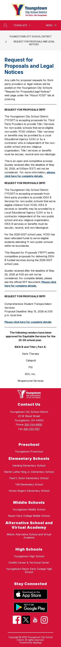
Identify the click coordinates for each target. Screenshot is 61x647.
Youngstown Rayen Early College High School (29, 570)
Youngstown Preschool (29, 451)
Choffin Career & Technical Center (29, 562)
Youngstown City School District (30, 36)
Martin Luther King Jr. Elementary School (29, 471)
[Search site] (6, 25)
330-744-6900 (33, 424)
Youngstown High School (29, 556)
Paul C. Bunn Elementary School (28, 478)
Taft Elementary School (29, 484)
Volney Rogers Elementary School (29, 490)
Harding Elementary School (29, 465)
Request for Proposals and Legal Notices (34, 43)
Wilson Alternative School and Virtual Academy (29, 536)
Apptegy (37, 642)
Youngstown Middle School (29, 509)
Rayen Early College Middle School (29, 515)
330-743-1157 (31, 429)
